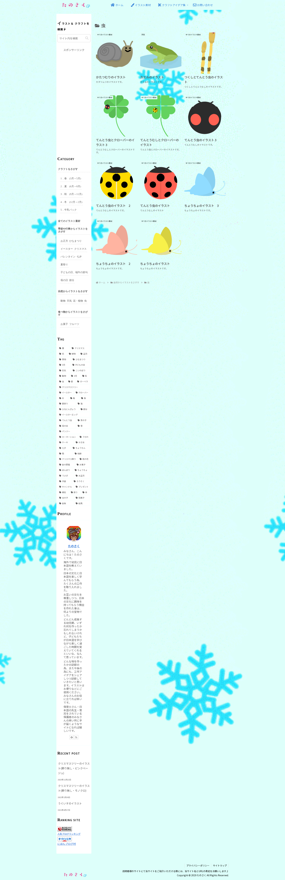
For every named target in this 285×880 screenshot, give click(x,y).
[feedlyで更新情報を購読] (71, 737)
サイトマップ (220, 865)
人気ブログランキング (68, 833)
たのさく (74, 546)
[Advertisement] (73, 101)
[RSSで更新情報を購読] (76, 737)
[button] (87, 38)
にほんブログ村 (66, 844)
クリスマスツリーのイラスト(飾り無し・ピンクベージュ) (74, 768)
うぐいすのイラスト (70, 803)
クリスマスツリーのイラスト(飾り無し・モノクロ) (74, 788)
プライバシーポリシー (197, 865)
